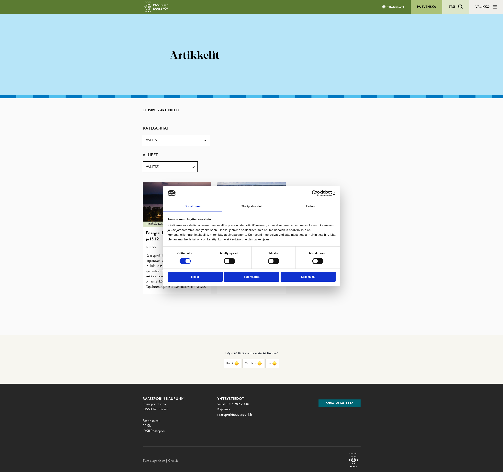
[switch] (229, 261)
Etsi (452, 7)
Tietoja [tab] (310, 206)
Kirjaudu (173, 461)
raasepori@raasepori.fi (234, 414)
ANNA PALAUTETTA (339, 403)
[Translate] (394, 7)
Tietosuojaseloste (154, 461)
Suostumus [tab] (193, 206)
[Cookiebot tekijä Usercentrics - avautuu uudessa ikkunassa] (318, 193)
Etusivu (150, 110)
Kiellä (195, 276)
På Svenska (426, 7)
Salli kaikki (308, 276)
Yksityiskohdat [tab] (251, 206)
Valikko (482, 7)
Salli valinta (251, 276)
